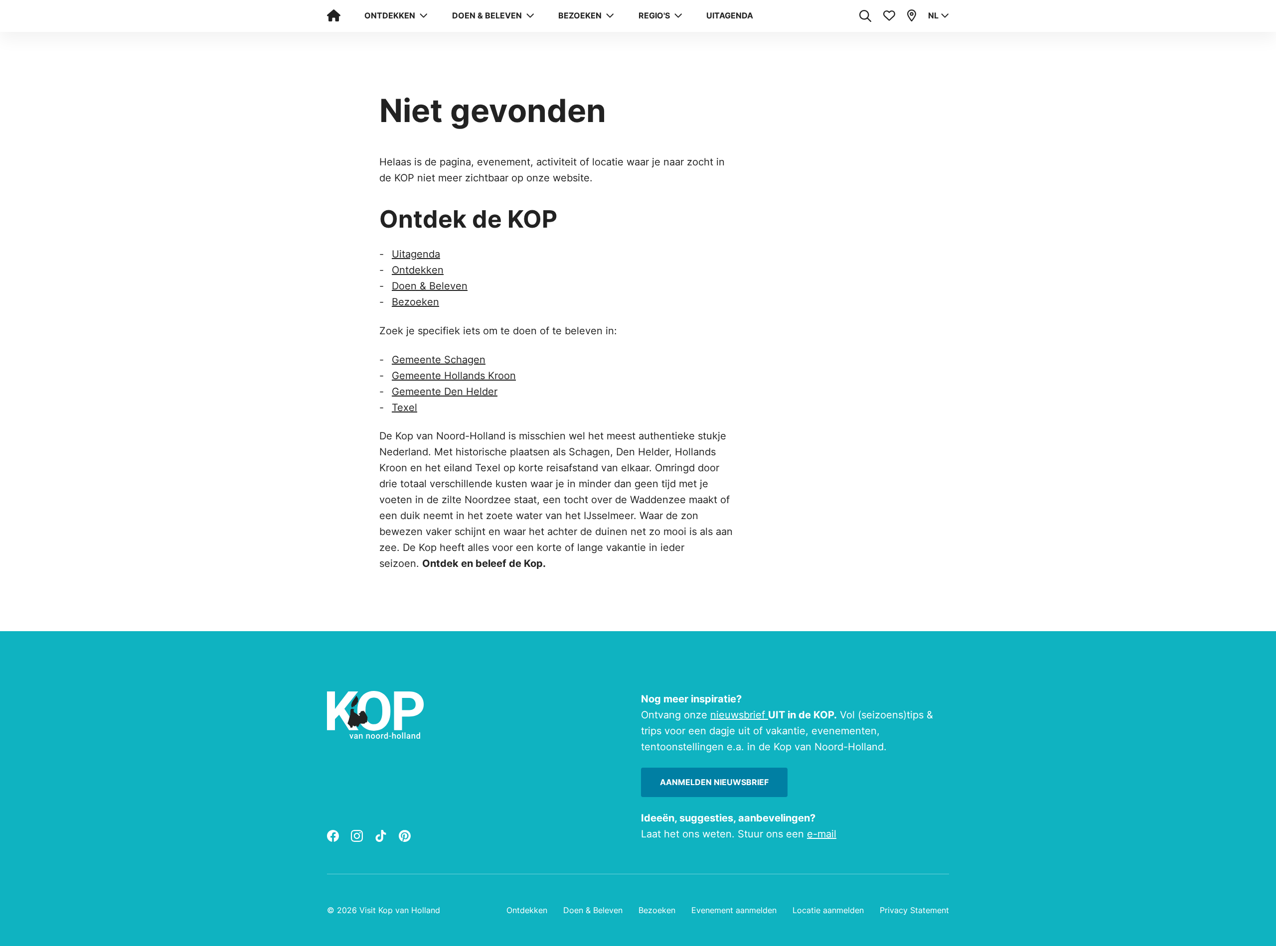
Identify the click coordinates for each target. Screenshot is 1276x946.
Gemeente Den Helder (444, 392)
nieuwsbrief (739, 715)
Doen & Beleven (430, 286)
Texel (404, 407)
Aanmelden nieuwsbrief (714, 782)
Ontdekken (418, 270)
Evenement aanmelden (734, 910)
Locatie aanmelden (828, 910)
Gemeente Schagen (438, 360)
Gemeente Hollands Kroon (454, 376)
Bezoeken (415, 302)
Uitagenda (729, 15)
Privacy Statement (914, 910)
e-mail (821, 834)
